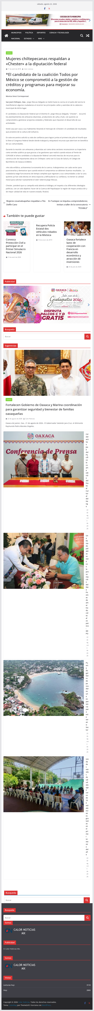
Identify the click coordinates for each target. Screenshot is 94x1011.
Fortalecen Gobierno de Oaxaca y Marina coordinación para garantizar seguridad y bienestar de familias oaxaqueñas (44, 409)
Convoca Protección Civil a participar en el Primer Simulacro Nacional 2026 (16, 246)
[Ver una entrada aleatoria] (88, 36)
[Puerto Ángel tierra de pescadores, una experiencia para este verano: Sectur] (43, 707)
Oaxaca (9, 53)
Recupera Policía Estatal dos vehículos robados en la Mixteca (46, 230)
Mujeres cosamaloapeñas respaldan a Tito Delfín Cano (26, 203)
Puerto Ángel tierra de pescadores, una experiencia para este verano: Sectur (87, 696)
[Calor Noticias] (6, 36)
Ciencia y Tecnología (59, 32)
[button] (33, 38)
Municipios (16, 32)
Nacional (15, 38)
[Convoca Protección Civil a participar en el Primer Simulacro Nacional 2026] (16, 223)
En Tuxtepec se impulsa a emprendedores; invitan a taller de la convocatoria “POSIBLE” (68, 204)
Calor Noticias (30, 419)
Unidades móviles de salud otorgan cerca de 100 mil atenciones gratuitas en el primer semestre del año (87, 807)
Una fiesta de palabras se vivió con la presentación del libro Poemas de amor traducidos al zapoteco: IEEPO (87, 584)
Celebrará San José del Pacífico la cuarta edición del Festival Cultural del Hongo (87, 470)
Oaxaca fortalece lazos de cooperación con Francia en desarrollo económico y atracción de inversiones (76, 251)
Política (29, 32)
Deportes (41, 32)
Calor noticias (28, 69)
